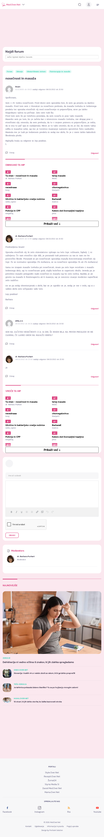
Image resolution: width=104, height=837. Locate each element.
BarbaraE (56, 199)
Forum (9, 71)
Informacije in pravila (55, 826)
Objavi (12, 535)
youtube (97, 811)
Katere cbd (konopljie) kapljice (68, 210)
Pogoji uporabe (73, 826)
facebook (7, 811)
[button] (11, 512)
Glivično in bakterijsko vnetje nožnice (25, 199)
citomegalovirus (60, 187)
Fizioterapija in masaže (60, 71)
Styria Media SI (52, 784)
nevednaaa (11, 187)
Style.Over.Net (52, 772)
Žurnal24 (52, 780)
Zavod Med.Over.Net (52, 788)
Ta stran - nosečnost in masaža (21, 175)
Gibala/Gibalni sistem (36, 71)
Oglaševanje (39, 826)
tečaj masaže (59, 175)
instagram (39, 811)
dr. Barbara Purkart (24, 235)
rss (69, 811)
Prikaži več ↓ (52, 223)
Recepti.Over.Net (52, 776)
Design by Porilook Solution (52, 830)
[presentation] (11, 512)
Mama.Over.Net (52, 792)
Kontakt (28, 826)
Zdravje (19, 71)
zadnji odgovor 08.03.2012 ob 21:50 (47, 89)
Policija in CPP (12, 210)
